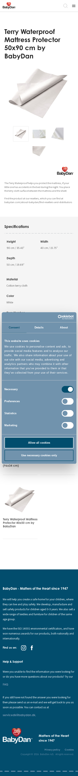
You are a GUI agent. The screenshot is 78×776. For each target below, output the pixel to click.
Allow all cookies (39, 442)
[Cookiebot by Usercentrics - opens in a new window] (56, 317)
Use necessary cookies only (39, 455)
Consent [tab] (14, 327)
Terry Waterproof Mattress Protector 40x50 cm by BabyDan (20, 522)
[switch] (68, 401)
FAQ (5, 684)
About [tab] (64, 327)
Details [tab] (39, 327)
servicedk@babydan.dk (19, 715)
